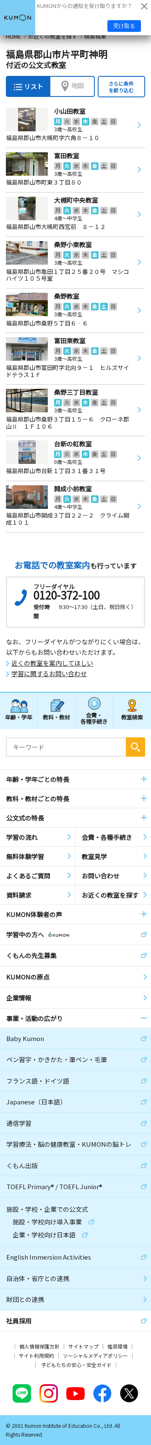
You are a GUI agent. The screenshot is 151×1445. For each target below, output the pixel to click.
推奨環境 (117, 1346)
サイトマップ (83, 1346)
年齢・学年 (18, 717)
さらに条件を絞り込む (121, 87)
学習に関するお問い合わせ (49, 673)
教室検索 (132, 717)
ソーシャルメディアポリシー (95, 1355)
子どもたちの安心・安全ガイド (76, 1364)
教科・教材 (56, 717)
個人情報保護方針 (39, 1346)
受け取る (124, 26)
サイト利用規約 (36, 1355)
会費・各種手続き (94, 718)
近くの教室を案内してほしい (52, 663)
